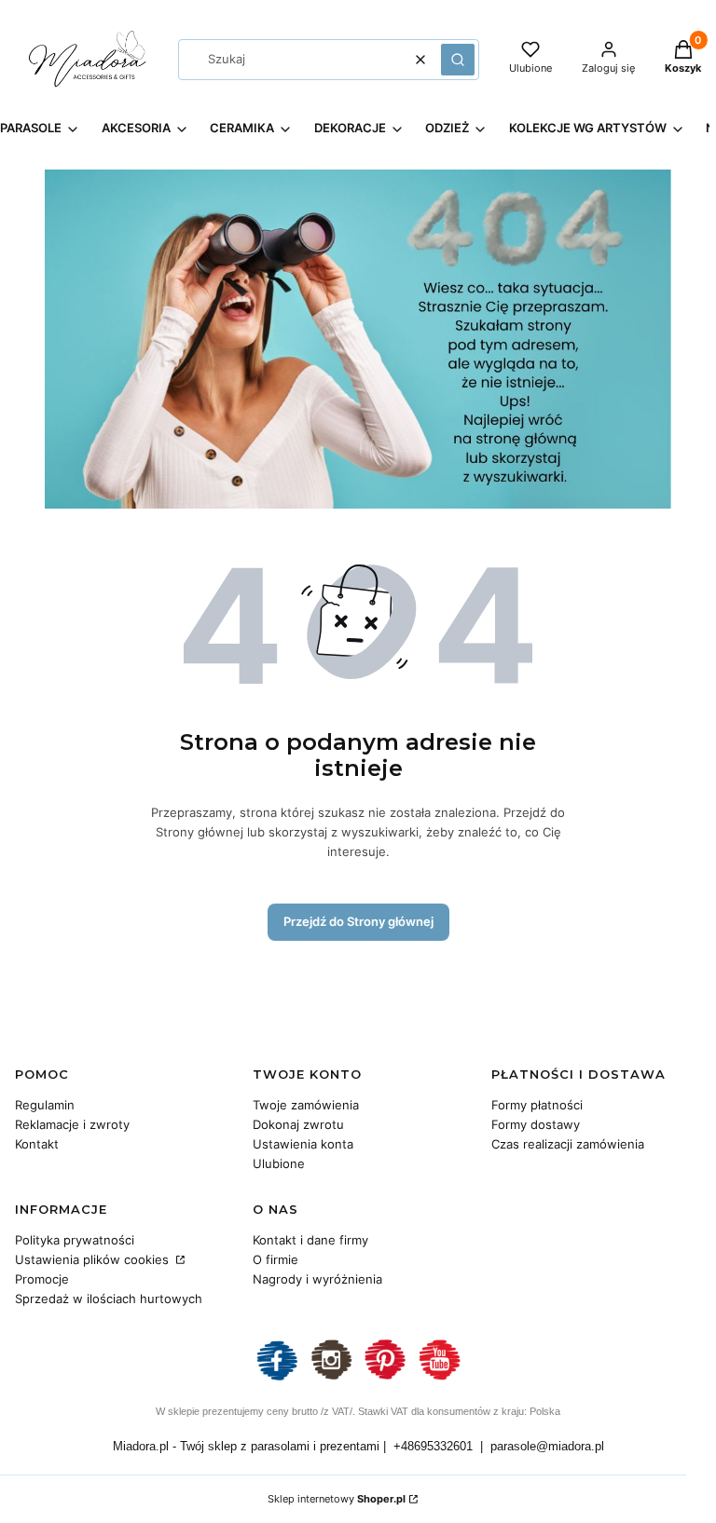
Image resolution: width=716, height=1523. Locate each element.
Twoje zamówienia (306, 1104)
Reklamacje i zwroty (72, 1124)
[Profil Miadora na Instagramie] (331, 1378)
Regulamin (45, 1104)
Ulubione (279, 1163)
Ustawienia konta (303, 1143)
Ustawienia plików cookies (93, 1259)
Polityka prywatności (74, 1239)
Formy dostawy (535, 1124)
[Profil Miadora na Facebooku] (277, 1378)
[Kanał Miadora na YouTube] (439, 1378)
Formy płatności (537, 1104)
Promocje (42, 1278)
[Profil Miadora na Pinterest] (385, 1378)
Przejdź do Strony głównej (358, 921)
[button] (458, 59)
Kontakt (37, 1143)
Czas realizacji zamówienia (567, 1143)
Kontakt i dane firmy (310, 1239)
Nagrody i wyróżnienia (317, 1278)
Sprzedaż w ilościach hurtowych (108, 1298)
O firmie (275, 1259)
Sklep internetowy (337, 1498)
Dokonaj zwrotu (298, 1124)
